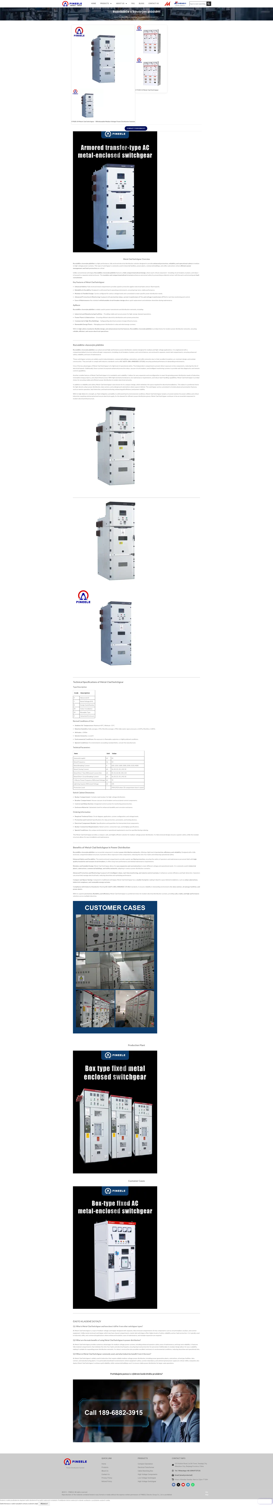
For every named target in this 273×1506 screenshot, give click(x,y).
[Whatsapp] (193, 1484)
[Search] (208, 3)
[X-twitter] (178, 1484)
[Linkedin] (188, 1484)
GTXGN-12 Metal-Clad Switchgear (146, 90)
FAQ (133, 3)
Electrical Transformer (146, 1467)
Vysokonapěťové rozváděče (128, 17)
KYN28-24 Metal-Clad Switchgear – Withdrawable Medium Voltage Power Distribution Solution (103, 121)
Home (93, 3)
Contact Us (153, 3)
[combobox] (197, 3)
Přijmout (44, 1504)
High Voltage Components (147, 1474)
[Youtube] (183, 1484)
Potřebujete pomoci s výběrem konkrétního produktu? (136, 1374)
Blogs (141, 3)
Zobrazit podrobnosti (136, 128)
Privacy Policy (107, 1478)
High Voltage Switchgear (147, 1481)
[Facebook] (173, 1484)
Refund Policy (107, 1481)
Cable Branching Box (145, 1471)
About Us (120, 3)
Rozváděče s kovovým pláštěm (148, 17)
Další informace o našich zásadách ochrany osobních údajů (19, 1504)
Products (104, 3)
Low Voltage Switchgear (147, 1478)
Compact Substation (145, 1464)
